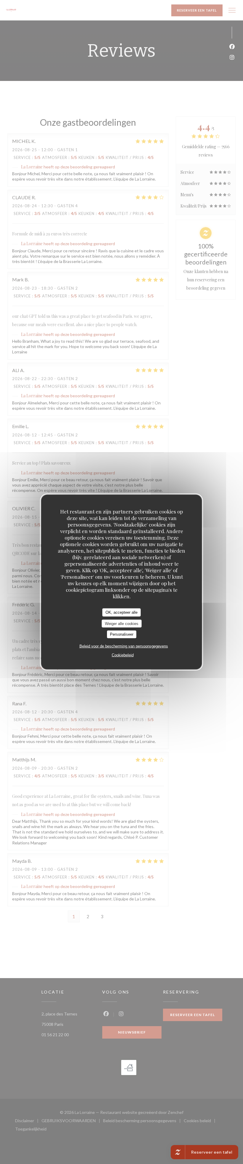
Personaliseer (121, 634)
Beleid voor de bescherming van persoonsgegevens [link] (123, 646)
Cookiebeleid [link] (123, 655)
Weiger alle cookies (121, 623)
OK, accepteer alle (121, 612)
